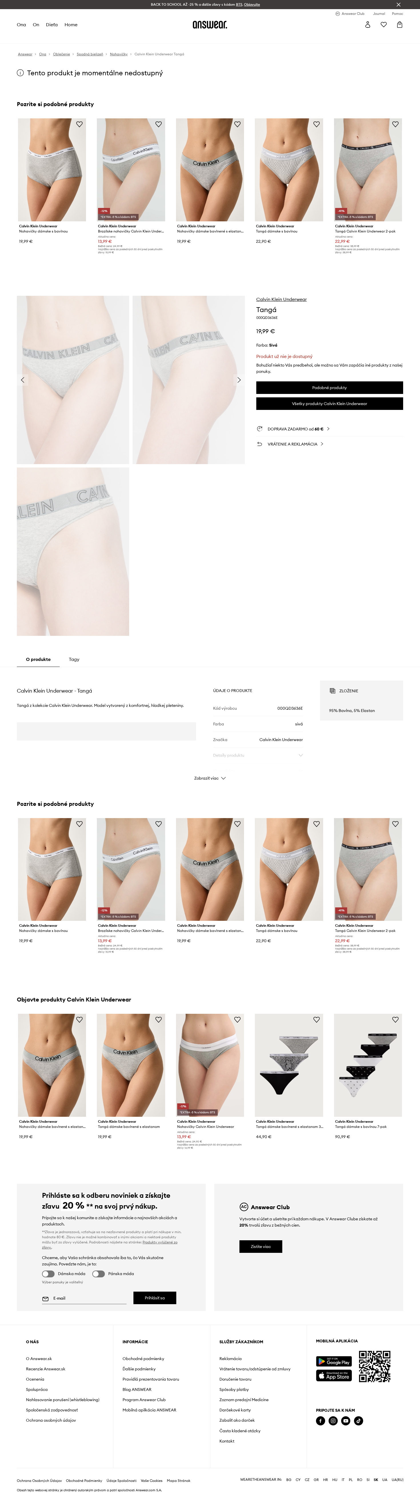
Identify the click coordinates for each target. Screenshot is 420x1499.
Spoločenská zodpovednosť (52, 1410)
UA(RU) (397, 1480)
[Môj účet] (367, 24)
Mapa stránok (178, 1481)
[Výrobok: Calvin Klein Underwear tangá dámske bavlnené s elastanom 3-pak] (289, 1065)
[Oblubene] (383, 24)
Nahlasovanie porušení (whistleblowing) (62, 1399)
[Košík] (399, 24)
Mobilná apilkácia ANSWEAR (149, 1410)
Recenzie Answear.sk (45, 1368)
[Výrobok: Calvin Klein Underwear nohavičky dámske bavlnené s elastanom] (210, 169)
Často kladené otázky (240, 1430)
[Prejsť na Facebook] (320, 1421)
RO (359, 1480)
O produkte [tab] (38, 659)
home (71, 24)
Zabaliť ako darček (237, 1420)
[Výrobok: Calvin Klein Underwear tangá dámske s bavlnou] (289, 169)
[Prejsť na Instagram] (333, 1421)
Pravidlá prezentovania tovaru (151, 1379)
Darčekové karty (235, 1410)
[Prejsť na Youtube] (345, 1421)
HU (334, 1480)
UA (384, 1480)
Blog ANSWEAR (137, 1389)
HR (325, 1480)
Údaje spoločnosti (122, 1481)
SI (368, 1480)
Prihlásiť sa (155, 1297)
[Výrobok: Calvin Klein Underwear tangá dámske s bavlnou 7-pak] (368, 1065)
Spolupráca (37, 1389)
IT (343, 1480)
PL (351, 1480)
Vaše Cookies (152, 1481)
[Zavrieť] (398, 4)
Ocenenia (35, 1379)
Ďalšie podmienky (139, 1368)
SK (376, 1480)
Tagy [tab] (74, 659)
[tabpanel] (210, 725)
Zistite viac (261, 1246)
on (36, 24)
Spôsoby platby (234, 1389)
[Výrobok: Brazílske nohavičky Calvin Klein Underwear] (131, 169)
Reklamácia (230, 1358)
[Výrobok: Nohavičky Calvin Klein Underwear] (210, 1065)
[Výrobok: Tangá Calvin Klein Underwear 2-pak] (368, 169)
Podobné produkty (329, 387)
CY (298, 1480)
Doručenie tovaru (235, 1379)
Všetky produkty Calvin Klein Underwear (329, 403)
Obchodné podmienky (143, 1358)
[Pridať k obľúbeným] (79, 124)
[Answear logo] (210, 24)
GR (316, 1480)
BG (288, 1480)
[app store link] (334, 1374)
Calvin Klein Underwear (281, 299)
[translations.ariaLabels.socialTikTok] (358, 1421)
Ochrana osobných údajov (51, 1420)
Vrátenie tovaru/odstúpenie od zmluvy (255, 1368)
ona (21, 24)
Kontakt (226, 1441)
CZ (307, 1480)
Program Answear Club (144, 1399)
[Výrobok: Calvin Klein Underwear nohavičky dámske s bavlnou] (52, 169)
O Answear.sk (39, 1358)
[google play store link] (334, 1361)
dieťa (52, 24)
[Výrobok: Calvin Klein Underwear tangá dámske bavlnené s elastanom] (131, 1065)
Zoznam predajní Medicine (244, 1399)
